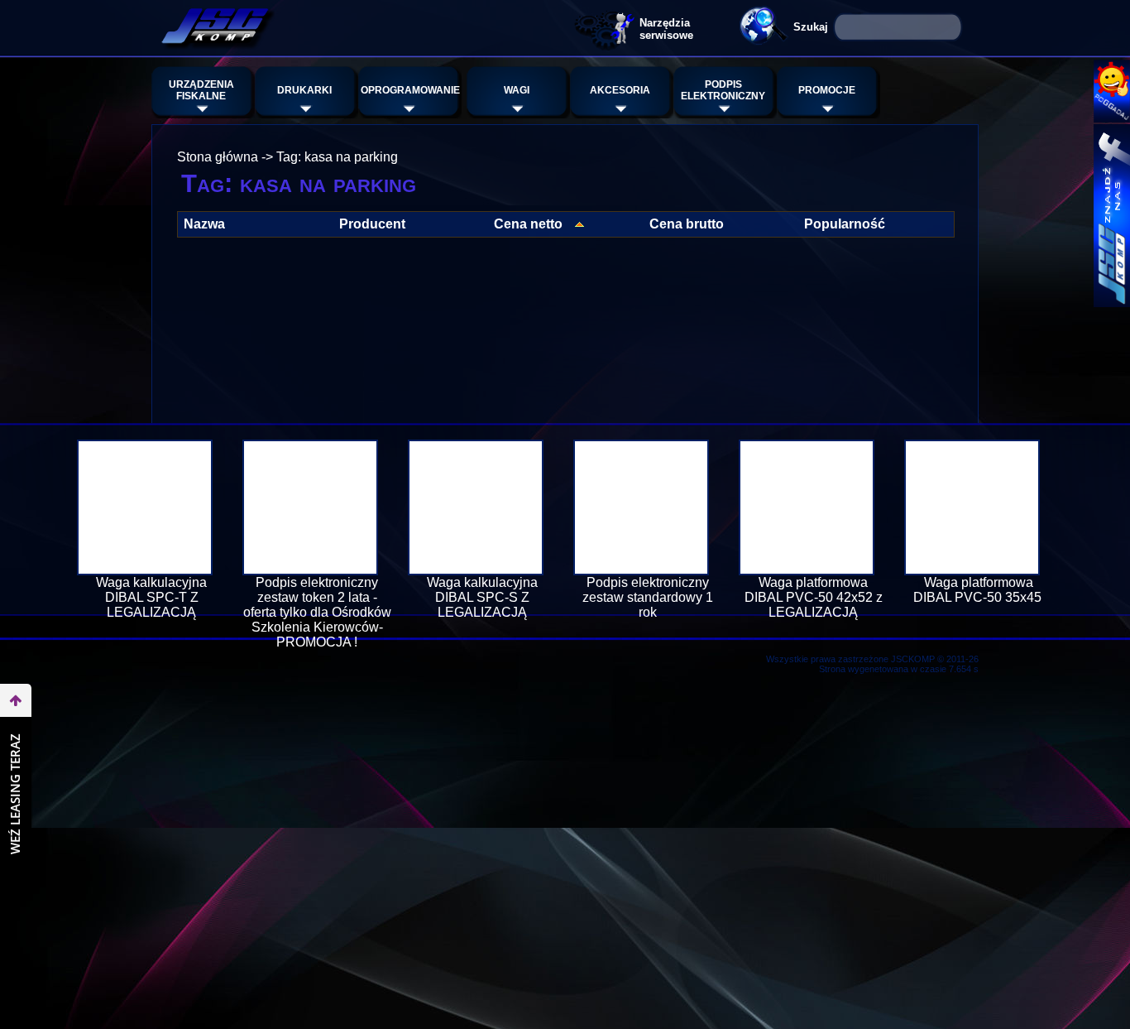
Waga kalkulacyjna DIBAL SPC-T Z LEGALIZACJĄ (151, 597)
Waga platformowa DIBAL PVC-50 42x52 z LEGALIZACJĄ (814, 597)
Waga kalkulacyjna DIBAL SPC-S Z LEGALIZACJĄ (482, 597)
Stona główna (217, 157)
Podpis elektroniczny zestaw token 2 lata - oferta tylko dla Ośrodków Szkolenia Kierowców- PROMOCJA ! (317, 612)
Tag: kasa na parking (337, 157)
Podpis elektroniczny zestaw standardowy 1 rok (647, 597)
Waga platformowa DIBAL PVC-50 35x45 (979, 589)
